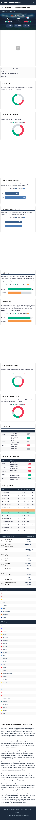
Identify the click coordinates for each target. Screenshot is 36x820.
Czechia (5, 646)
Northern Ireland (7, 673)
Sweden (5, 701)
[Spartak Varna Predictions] (28, 18)
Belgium (5, 634)
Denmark (5, 649)
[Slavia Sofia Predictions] (8, 18)
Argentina (5, 625)
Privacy (17, 809)
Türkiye (5, 707)
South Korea (6, 698)
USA (4, 713)
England (5, 593)
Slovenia (5, 695)
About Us (6, 809)
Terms (21, 809)
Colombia (5, 640)
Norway (5, 676)
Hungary (5, 658)
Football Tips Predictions (11, 2)
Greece (4, 655)
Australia (5, 628)
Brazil (4, 617)
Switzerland (6, 704)
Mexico (4, 670)
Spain (4, 596)
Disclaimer (12, 809)
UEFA (4, 608)
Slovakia (5, 692)
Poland (5, 679)
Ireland (5, 661)
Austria (5, 631)
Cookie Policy (28, 809)
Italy (4, 602)
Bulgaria (5, 637)
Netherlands (6, 611)
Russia (4, 686)
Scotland (5, 689)
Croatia (5, 643)
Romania (5, 682)
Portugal (5, 614)
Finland (5, 652)
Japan (4, 667)
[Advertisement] (18, 48)
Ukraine (5, 710)
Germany (5, 599)
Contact (17, 812)
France (5, 605)
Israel (4, 664)
